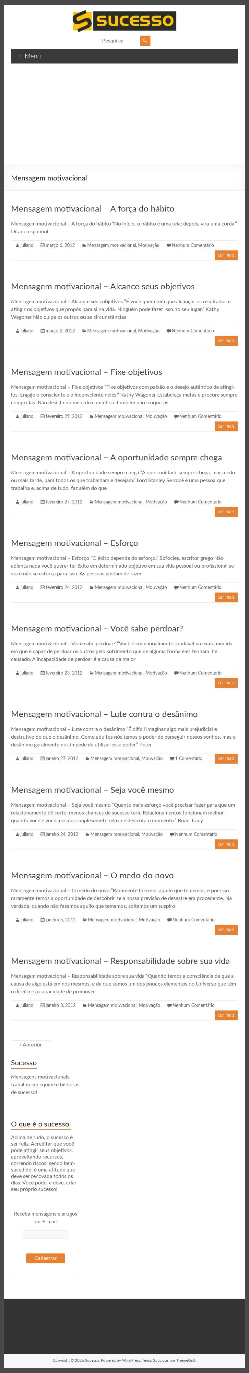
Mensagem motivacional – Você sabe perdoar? (97, 629)
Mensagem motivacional (111, 245)
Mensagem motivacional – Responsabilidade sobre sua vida (120, 961)
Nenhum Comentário (193, 245)
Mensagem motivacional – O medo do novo (92, 875)
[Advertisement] (124, 117)
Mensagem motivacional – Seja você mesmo (92, 790)
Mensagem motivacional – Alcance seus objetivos (103, 287)
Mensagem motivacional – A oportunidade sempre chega (116, 458)
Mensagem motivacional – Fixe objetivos (86, 372)
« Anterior (30, 1044)
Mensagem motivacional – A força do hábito (92, 209)
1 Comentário (188, 758)
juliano (26, 245)
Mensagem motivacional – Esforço (74, 543)
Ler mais (226, 255)
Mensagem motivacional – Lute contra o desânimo (104, 714)
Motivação (149, 245)
